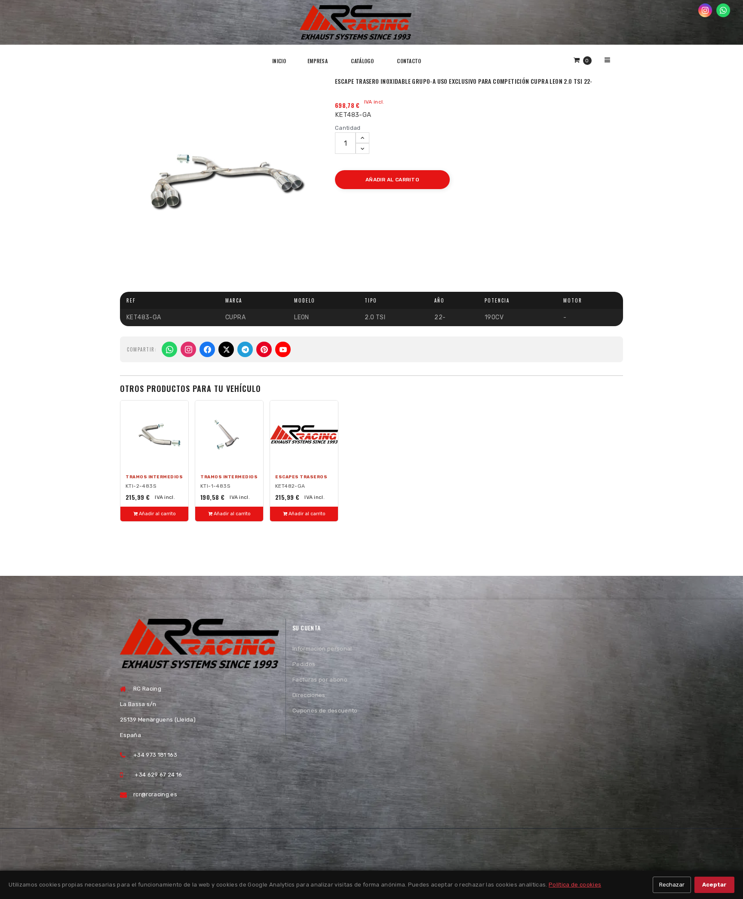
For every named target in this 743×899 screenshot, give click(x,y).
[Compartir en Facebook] (207, 349)
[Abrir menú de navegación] (607, 60)
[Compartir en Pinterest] (264, 349)
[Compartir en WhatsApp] (169, 349)
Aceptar (714, 884)
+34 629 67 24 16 (158, 774)
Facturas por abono (319, 679)
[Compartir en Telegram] (245, 349)
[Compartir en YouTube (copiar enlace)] (283, 349)
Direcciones (308, 695)
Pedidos (303, 664)
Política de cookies (575, 884)
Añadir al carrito (157, 514)
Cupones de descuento (325, 710)
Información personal (322, 648)
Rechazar (672, 884)
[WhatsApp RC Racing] (723, 10)
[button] (583, 60)
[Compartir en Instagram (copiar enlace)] (188, 349)
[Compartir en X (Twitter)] (226, 349)
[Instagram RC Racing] (705, 10)
